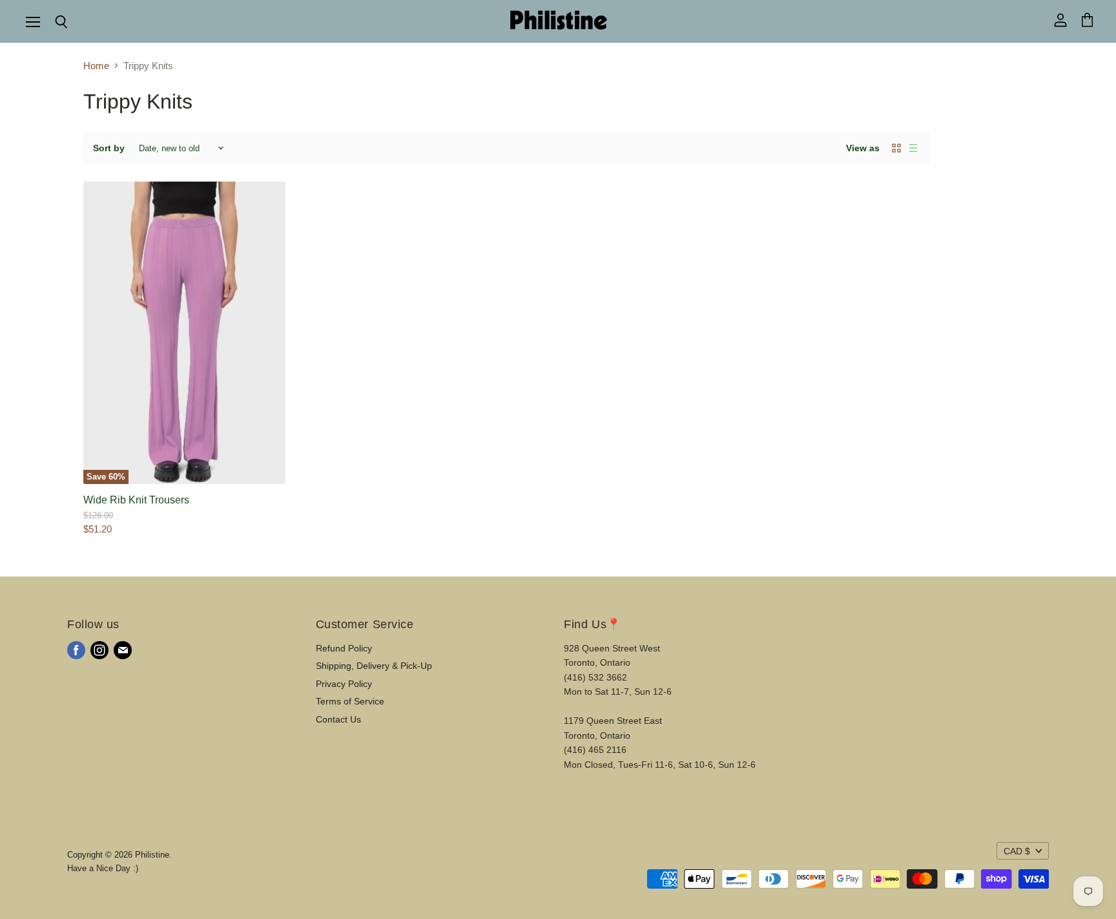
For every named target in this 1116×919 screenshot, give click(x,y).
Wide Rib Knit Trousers (136, 499)
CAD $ (1017, 851)
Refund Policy (344, 648)
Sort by (109, 148)
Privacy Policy (344, 684)
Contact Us (338, 719)
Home (96, 65)
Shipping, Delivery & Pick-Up (374, 665)
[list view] (913, 148)
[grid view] (896, 148)
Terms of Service (350, 701)
